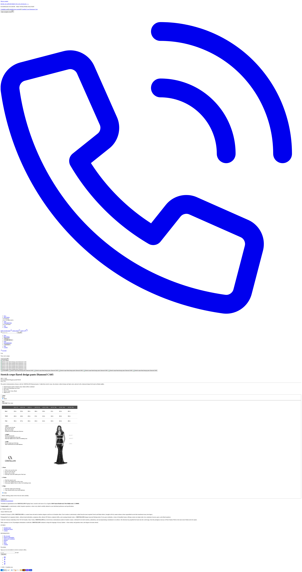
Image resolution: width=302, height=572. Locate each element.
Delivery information (9, 537)
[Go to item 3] (46, 370)
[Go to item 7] (145, 370)
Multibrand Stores (8, 529)
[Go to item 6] (120, 370)
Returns (6, 540)
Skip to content (4, 1)
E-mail (16, 552)
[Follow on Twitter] (5, 562)
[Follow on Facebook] (5, 560)
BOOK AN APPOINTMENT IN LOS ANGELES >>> (15, 4)
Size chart (5, 403)
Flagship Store (7, 527)
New (5, 316)
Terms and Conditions (9, 538)
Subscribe (3, 554)
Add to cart (3, 499)
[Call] (151, 313)
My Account (7, 536)
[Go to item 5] (95, 370)
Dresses (7, 318)
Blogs (5, 543)
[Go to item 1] (5, 370)
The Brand (7, 324)
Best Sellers (7, 317)
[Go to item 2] (21, 370)
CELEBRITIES (8, 323)
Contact (6, 327)
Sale (5, 325)
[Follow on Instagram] (5, 558)
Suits (5, 321)
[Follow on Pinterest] (5, 564)
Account (4, 350)
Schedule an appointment (7, 501)
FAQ (5, 541)
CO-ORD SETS (9, 320)
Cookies (6, 544)
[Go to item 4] (70, 370)
